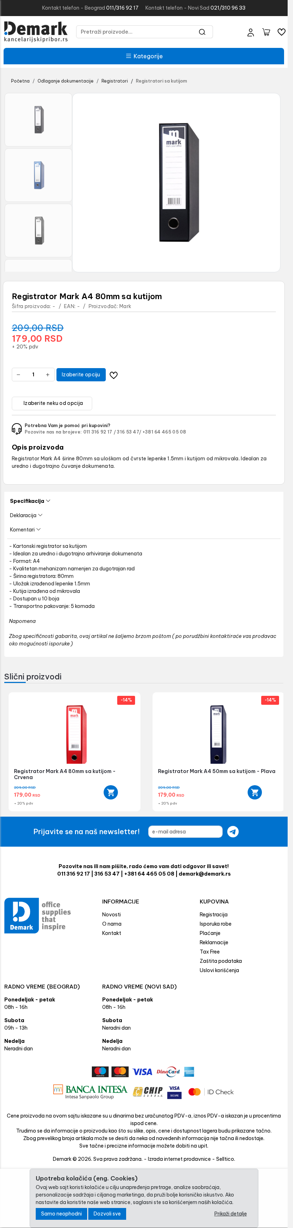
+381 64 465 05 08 (165, 432)
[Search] (202, 31)
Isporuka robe (216, 924)
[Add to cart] (108, 792)
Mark (125, 306)
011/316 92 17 (122, 8)
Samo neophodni (61, 1213)
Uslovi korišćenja (219, 970)
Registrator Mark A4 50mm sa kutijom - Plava (214, 771)
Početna (20, 81)
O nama (111, 924)
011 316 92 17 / (99, 432)
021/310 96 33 (227, 8)
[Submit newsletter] (233, 832)
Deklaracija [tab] (23, 515)
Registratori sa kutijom (161, 81)
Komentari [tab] (22, 529)
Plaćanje (210, 933)
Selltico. (225, 1159)
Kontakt (111, 933)
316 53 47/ (129, 432)
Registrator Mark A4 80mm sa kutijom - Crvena (65, 774)
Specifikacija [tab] (27, 501)
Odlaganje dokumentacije (66, 81)
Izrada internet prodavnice (179, 1159)
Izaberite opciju (81, 374)
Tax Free (210, 952)
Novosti (111, 914)
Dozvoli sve (107, 1213)
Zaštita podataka (221, 961)
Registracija (214, 914)
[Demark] (36, 32)
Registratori (114, 81)
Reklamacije (214, 942)
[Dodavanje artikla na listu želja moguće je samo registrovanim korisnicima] (114, 374)
